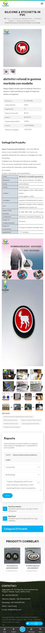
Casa (8, 19)
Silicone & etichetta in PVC (25, 21)
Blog (30, 620)
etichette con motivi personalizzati (12, 427)
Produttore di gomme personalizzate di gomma (32, 567)
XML (25, 620)
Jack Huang (12, 606)
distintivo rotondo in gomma (10, 420)
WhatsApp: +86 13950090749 (13, 602)
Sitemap (37, 620)
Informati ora (36, 623)
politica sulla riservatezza (11, 622)
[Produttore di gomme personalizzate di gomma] (33, 556)
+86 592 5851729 (11, 595)
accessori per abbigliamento (22, 19)
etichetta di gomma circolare (11, 423)
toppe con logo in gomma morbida (30, 423)
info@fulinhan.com (15, 610)
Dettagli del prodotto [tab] (14, 142)
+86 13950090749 (23, 599)
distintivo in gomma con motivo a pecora (31, 420)
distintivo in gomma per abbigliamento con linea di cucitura (18, 416)
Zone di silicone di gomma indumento (12, 567)
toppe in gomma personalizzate (13, 149)
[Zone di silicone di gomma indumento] (12, 556)
